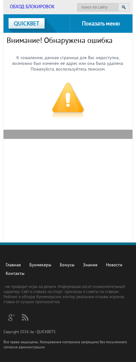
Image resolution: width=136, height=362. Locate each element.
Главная (13, 265)
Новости (114, 265)
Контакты (15, 274)
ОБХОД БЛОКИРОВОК (32, 7)
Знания (90, 265)
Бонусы (67, 265)
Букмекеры (40, 265)
